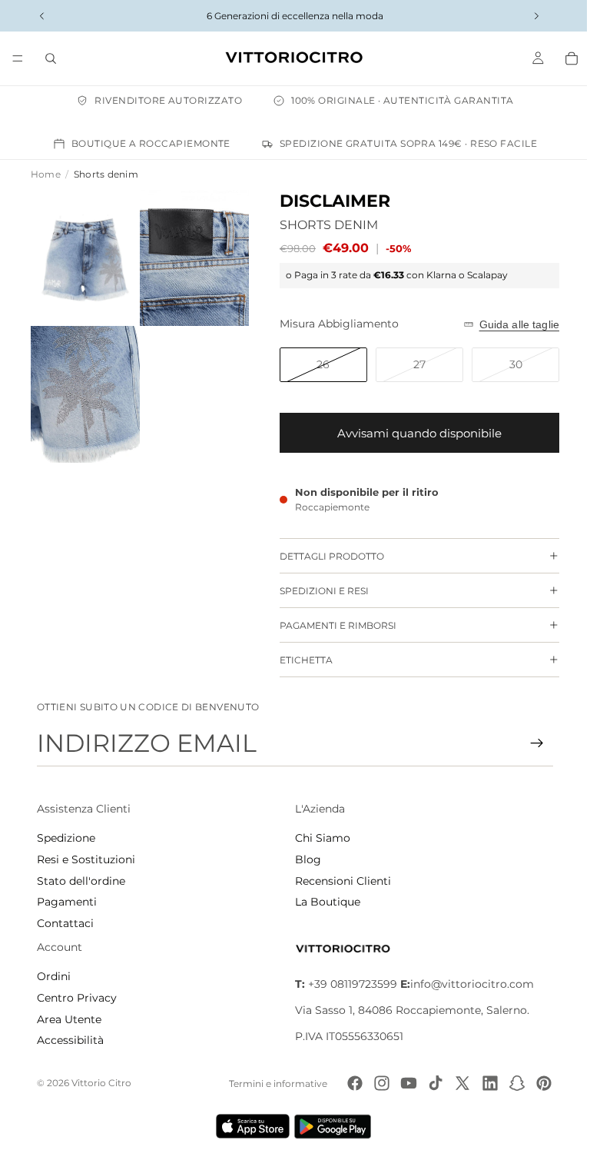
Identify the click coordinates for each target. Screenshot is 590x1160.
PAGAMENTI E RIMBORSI (330, 625)
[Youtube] (401, 1083)
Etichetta (298, 660)
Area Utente (69, 1019)
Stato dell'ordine (81, 881)
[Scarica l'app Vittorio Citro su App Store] (249, 1126)
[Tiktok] (428, 1083)
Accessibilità (70, 1040)
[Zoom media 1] (83, 255)
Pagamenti (67, 902)
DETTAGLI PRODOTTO (324, 556)
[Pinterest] (536, 1083)
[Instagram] (374, 1083)
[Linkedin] (482, 1083)
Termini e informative (270, 1083)
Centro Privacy (77, 998)
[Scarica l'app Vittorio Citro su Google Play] (331, 1126)
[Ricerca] (51, 58)
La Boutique (323, 902)
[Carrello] (564, 58)
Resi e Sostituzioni (86, 859)
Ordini (54, 976)
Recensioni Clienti (339, 881)
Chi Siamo (318, 838)
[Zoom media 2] (188, 255)
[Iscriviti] (529, 743)
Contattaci (65, 923)
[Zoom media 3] (83, 387)
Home (46, 174)
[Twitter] (455, 1083)
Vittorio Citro (101, 1083)
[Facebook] (347, 1083)
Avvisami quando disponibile (412, 433)
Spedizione (66, 838)
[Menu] (17, 58)
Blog (304, 859)
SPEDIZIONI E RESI (316, 591)
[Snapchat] (509, 1083)
